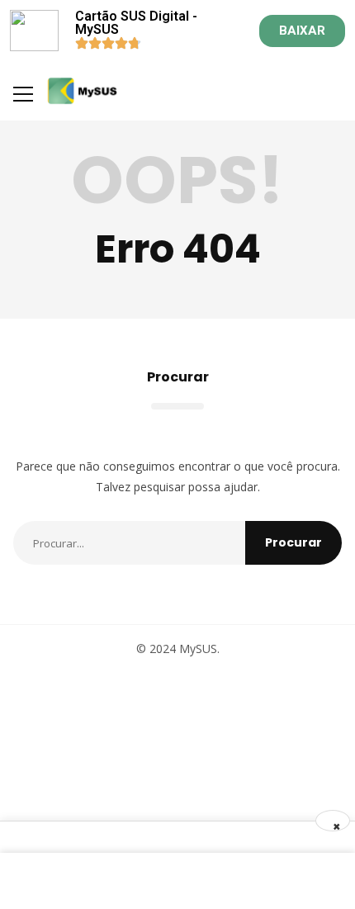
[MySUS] (82, 90)
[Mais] (23, 94)
